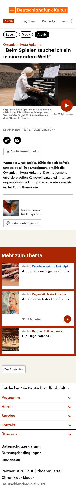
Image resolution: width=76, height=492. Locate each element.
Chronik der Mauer (18, 477)
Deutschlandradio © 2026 (24, 484)
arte (58, 471)
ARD (21, 471)
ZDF (31, 471)
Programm (28, 21)
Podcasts (48, 21)
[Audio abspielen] (67, 105)
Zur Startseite (13, 369)
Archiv (42, 34)
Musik (26, 34)
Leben (10, 34)
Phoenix (45, 471)
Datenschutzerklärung (21, 446)
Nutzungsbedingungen (22, 452)
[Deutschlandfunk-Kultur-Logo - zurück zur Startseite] (38, 10)
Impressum (11, 459)
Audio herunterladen (25, 151)
